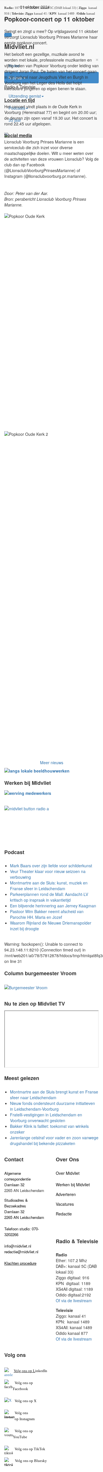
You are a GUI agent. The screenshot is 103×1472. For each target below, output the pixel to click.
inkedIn (30, 1371)
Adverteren (66, 1194)
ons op (28, 1431)
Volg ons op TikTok (29, 1449)
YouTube (20, 1437)
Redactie (64, 1214)
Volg (19, 1431)
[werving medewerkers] (27, 792)
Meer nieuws (51, 762)
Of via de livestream (74, 1300)
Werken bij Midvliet (73, 1184)
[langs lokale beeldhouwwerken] (37, 770)
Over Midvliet (68, 1173)
